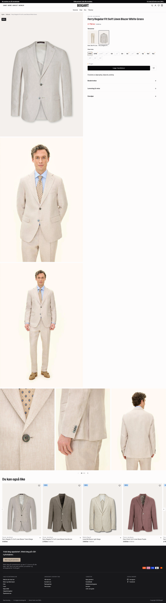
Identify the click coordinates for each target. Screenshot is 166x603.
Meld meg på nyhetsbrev (12, 560)
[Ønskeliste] (159, 5)
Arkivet (15, 5)
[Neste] (164, 509)
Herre (10, 5)
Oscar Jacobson (94, 16)
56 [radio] (127, 53)
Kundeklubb (89, 582)
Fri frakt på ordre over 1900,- (155, 1)
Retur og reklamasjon (9, 582)
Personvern (47, 586)
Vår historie (47, 579)
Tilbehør (90, 10)
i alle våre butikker (83, 1)
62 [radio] (143, 53)
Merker (21, 5)
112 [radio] (95, 58)
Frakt (4, 586)
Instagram (132, 579)
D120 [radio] (101, 53)
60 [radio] (138, 53)
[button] (162, 5)
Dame (5, 5)
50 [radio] (112, 53)
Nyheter (75, 10)
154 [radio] (90, 58)
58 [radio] (132, 53)
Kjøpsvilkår (6, 588)
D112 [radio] (90, 53)
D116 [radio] (95, 53)
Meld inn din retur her (8, 579)
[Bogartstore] (83, 5)
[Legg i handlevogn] (40, 537)
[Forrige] (2, 509)
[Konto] (155, 5)
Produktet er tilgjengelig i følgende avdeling (101, 74)
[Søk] (152, 5)
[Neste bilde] (87, 473)
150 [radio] (148, 53)
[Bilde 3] (84, 473)
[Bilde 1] (81, 473)
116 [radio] (100, 58)
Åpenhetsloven (7, 593)
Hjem (3, 14)
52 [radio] (117, 53)
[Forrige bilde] (78, 473)
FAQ (4, 584)
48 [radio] (106, 53)
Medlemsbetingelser (91, 584)
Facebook (132, 582)
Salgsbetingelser (7, 591)
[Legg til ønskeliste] (39, 485)
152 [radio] (153, 53)
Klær (81, 10)
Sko (85, 10)
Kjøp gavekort (89, 579)
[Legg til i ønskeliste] (154, 68)
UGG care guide (90, 588)
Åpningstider (47, 584)
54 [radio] (122, 53)
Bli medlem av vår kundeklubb (10, 1)
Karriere (88, 586)
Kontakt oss (47, 582)
